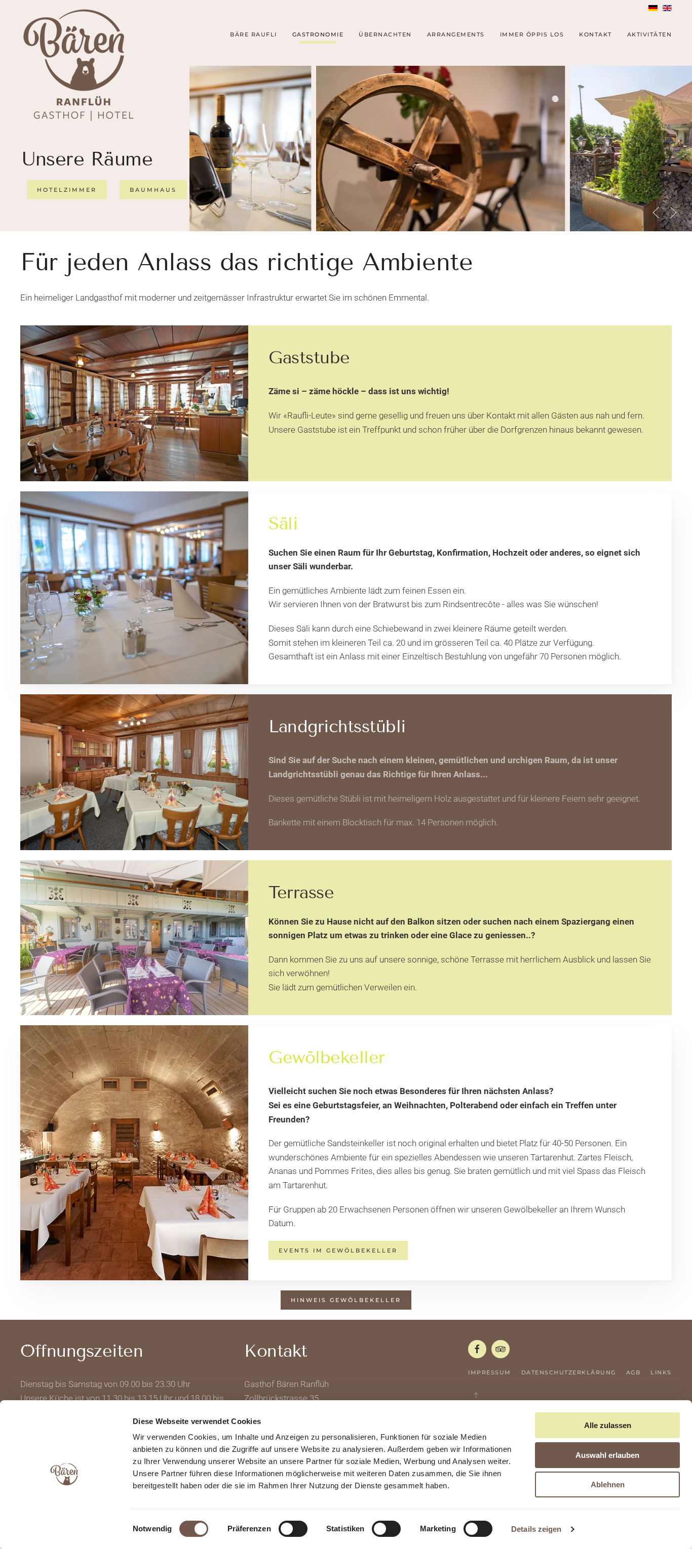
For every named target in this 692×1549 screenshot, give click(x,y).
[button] (656, 212)
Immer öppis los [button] (532, 34)
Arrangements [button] (456, 34)
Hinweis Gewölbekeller (346, 1300)
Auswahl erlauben (607, 1455)
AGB (633, 1372)
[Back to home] (78, 65)
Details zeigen (536, 1529)
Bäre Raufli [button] (253, 34)
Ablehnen (608, 1484)
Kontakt (595, 34)
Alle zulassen (607, 1425)
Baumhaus (153, 189)
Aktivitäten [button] (649, 34)
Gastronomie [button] (318, 34)
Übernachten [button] (385, 34)
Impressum (489, 1372)
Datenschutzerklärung (568, 1372)
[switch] (293, 1529)
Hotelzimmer (67, 189)
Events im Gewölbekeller (338, 1250)
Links (661, 1372)
